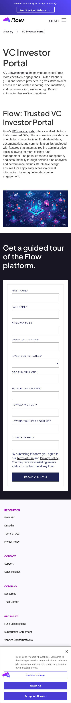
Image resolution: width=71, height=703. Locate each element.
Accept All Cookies (35, 696)
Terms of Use (25, 458)
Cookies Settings (35, 675)
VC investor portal (17, 72)
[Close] (67, 651)
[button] (58, 19)
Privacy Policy (49, 458)
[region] (35, 674)
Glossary (8, 31)
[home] (13, 19)
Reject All (35, 685)
